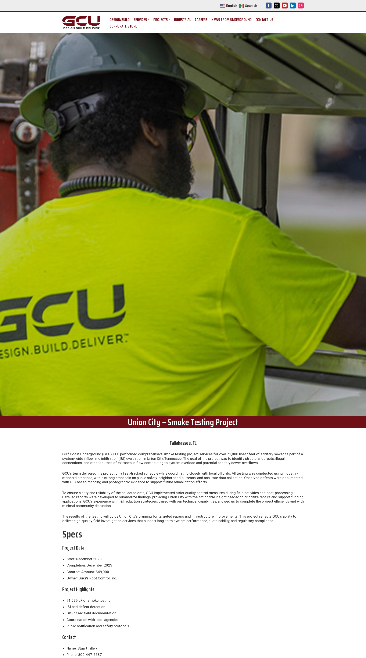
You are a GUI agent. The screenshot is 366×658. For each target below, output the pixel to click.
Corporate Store (123, 26)
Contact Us (264, 19)
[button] (149, 19)
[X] (277, 5)
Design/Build (120, 19)
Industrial (182, 19)
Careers (201, 19)
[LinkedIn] (293, 5)
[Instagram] (301, 5)
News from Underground (231, 19)
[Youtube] (285, 5)
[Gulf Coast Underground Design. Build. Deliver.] (82, 22)
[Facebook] (269, 5)
